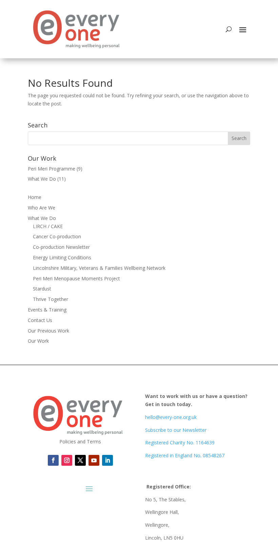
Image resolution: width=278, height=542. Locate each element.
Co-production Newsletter (61, 247)
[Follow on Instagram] (66, 460)
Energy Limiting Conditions (62, 257)
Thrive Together (50, 299)
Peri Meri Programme (51, 168)
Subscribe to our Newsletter (175, 430)
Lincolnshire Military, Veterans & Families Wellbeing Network (99, 268)
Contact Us (40, 320)
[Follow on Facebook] (53, 460)
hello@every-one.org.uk (171, 417)
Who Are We (41, 207)
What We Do (42, 179)
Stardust (42, 288)
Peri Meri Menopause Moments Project (76, 278)
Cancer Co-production (57, 236)
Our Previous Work (48, 330)
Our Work (38, 341)
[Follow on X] (80, 460)
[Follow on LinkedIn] (93, 460)
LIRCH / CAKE (48, 226)
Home (34, 197)
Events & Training (47, 309)
